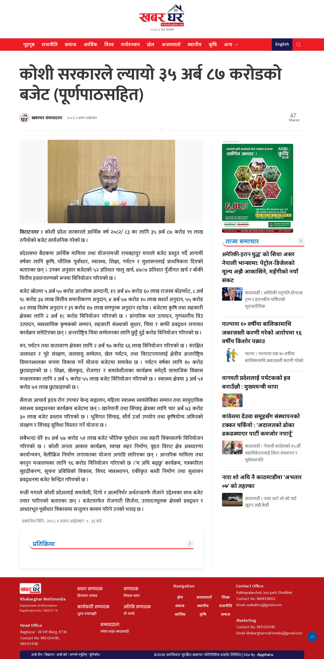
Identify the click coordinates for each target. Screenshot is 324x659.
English (282, 44)
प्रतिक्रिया (44, 544)
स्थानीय (195, 44)
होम (180, 597)
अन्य (228, 44)
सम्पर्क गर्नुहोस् (78, 654)
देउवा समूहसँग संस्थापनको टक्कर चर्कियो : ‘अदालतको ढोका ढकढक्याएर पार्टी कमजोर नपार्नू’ (261, 424)
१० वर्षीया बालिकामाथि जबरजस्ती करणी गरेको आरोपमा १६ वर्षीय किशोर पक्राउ (262, 332)
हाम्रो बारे (62, 654)
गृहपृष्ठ (29, 44)
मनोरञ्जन (130, 44)
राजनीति (50, 44)
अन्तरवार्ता (171, 44)
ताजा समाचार (242, 241)
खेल (150, 44)
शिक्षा (226, 597)
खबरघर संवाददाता (47, 117)
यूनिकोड (94, 654)
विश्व (109, 44)
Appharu (265, 654)
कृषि (213, 44)
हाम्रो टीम (37, 654)
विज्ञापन (50, 654)
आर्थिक (90, 44)
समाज (70, 44)
